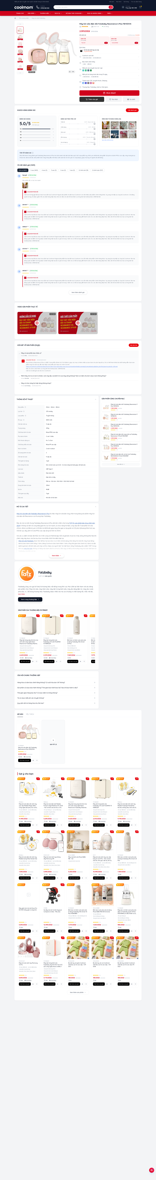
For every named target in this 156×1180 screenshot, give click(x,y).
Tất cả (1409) (23, 170)
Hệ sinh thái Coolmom (73, 13)
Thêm (109, 13)
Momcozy (46, 855)
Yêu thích (118, 1)
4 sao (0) (44, 170)
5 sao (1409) (34, 170)
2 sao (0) (63, 170)
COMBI (45, 908)
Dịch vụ (57, 13)
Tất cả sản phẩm (24, 18)
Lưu (106, 42)
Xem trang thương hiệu (29, 599)
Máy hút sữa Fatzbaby (38, 18)
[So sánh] (32, 661)
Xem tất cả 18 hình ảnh (107, 140)
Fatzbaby (22, 638)
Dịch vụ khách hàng (94, 13)
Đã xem (111, 1)
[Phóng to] (69, 71)
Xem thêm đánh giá (78, 292)
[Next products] (138, 742)
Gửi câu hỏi (133, 345)
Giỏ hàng (126, 1)
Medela (21, 802)
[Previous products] (17, 742)
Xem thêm (21, 594)
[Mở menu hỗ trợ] (151, 1170)
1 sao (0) (72, 170)
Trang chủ (20, 13)
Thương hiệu (44, 13)
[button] (83, 7)
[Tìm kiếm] (111, 7)
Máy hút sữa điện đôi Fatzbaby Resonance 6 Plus (33, 514)
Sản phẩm (31, 13)
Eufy (94, 855)
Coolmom (71, 961)
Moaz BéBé (71, 855)
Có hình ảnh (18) (83, 170)
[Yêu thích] (36, 661)
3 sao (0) (54, 170)
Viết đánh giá (132, 110)
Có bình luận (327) (97, 170)
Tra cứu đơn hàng (136, 1)
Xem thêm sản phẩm (77, 992)
